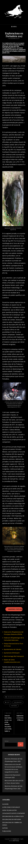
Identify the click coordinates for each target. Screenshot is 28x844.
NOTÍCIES (5, 828)
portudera (14, 705)
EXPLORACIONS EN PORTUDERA (15, 697)
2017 (8, 702)
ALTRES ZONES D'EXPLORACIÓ (11, 807)
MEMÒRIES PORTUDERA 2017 (15, 609)
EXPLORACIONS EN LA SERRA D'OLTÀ (13, 816)
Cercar (7, 741)
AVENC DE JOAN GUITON (9, 810)
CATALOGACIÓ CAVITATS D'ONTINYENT (13, 813)
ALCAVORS (5, 804)
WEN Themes (16, 840)
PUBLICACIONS (6, 831)
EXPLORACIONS (18, 702)
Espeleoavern (16, 839)
